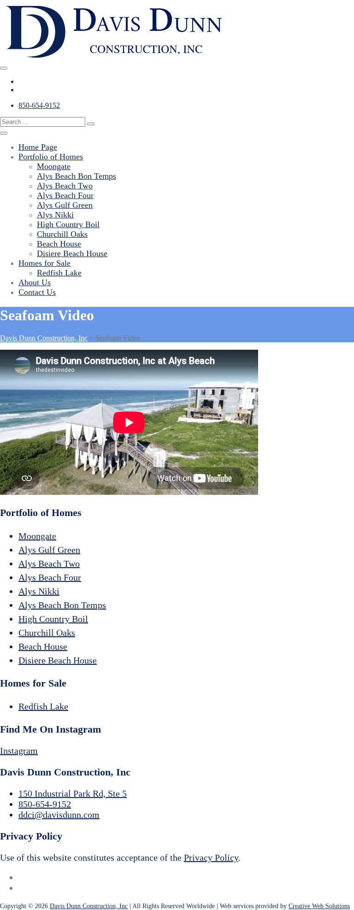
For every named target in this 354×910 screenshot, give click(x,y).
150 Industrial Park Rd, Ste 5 (72, 793)
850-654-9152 (39, 105)
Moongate (54, 166)
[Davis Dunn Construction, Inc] (115, 57)
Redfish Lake (59, 272)
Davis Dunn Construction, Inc (89, 906)
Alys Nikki (55, 214)
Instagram (19, 751)
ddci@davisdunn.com (59, 815)
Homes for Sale (44, 263)
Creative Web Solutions (319, 906)
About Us (34, 282)
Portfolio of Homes (50, 156)
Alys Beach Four (65, 195)
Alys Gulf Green (65, 205)
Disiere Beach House (72, 253)
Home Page (37, 147)
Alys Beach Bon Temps (76, 176)
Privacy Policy (211, 857)
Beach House (59, 243)
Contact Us (37, 292)
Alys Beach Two (65, 185)
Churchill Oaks (62, 234)
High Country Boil (68, 224)
